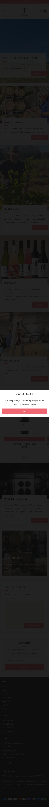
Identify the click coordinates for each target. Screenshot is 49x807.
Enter (24, 411)
